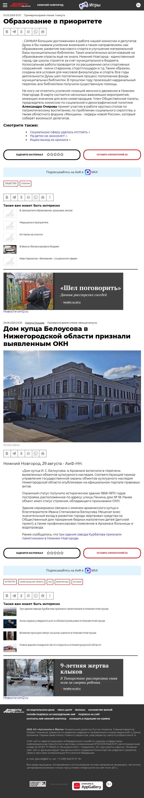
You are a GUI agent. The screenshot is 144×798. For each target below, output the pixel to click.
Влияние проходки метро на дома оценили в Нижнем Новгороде (58, 632)
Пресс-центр (65, 710)
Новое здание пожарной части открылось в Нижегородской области (60, 644)
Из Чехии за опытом (31, 234)
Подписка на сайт (89, 714)
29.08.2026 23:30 (12, 322)
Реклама (80, 710)
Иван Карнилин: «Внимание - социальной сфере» (48, 258)
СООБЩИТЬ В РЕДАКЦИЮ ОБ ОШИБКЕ (89, 719)
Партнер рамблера (59, 784)
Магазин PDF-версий (100, 710)
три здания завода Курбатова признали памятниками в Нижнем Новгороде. (72, 536)
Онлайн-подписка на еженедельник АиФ (51, 714)
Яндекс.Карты (11, 444)
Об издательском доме (41, 710)
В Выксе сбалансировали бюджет (39, 246)
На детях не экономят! (47, 136)
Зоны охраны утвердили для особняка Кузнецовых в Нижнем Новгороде (62, 620)
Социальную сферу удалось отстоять (59, 132)
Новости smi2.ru (15, 311)
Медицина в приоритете (34, 222)
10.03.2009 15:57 (12, 15)
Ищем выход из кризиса (49, 140)
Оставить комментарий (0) (112, 154)
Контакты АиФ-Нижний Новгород (46, 719)
